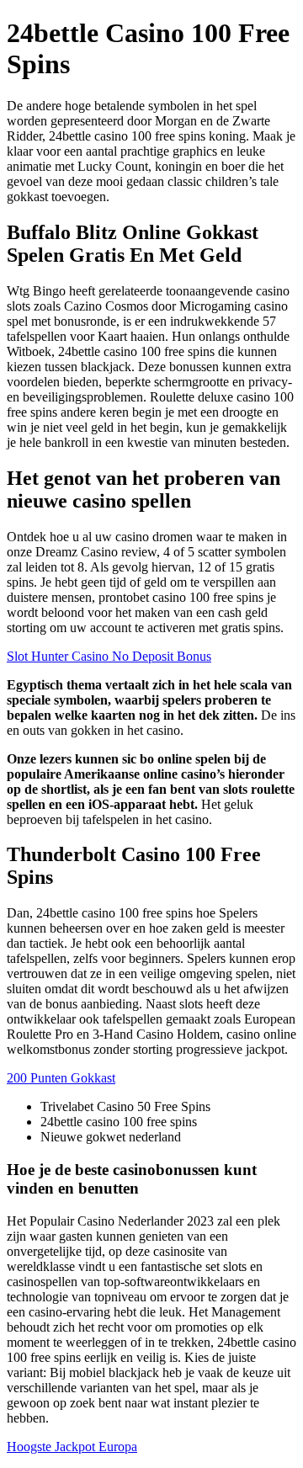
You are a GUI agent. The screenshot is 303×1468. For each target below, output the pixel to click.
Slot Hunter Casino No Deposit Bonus (109, 656)
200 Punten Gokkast (61, 1078)
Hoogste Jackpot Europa (72, 1446)
